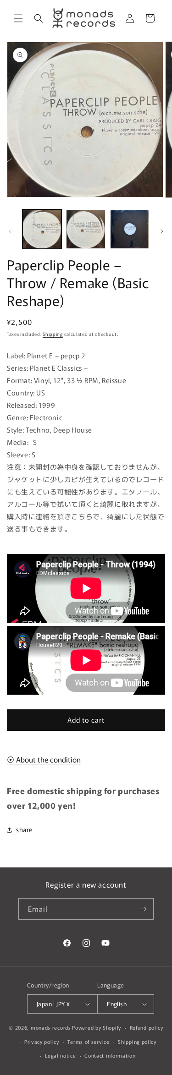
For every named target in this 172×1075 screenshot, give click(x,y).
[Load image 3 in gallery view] (129, 228)
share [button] (24, 829)
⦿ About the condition (44, 759)
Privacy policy (41, 1041)
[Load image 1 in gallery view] (41, 228)
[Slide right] (162, 231)
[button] (18, 18)
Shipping (53, 333)
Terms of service (88, 1041)
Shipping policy (137, 1041)
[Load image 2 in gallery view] (85, 228)
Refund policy (146, 1027)
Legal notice (60, 1055)
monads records (51, 1027)
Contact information (109, 1055)
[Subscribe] (143, 909)
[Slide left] (10, 231)
